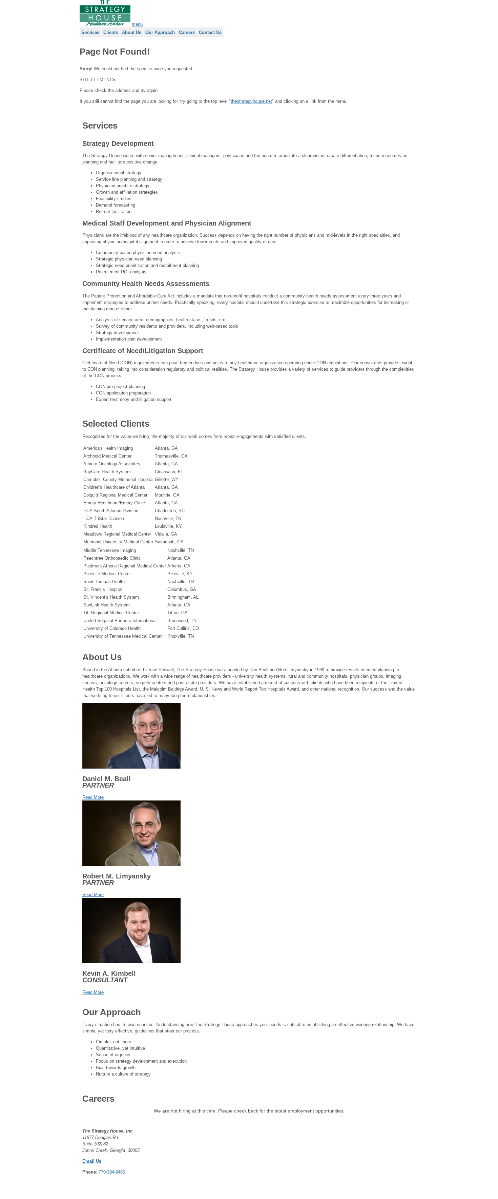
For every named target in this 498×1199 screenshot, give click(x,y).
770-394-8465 (112, 1172)
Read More (93, 797)
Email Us (91, 1161)
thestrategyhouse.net (251, 101)
